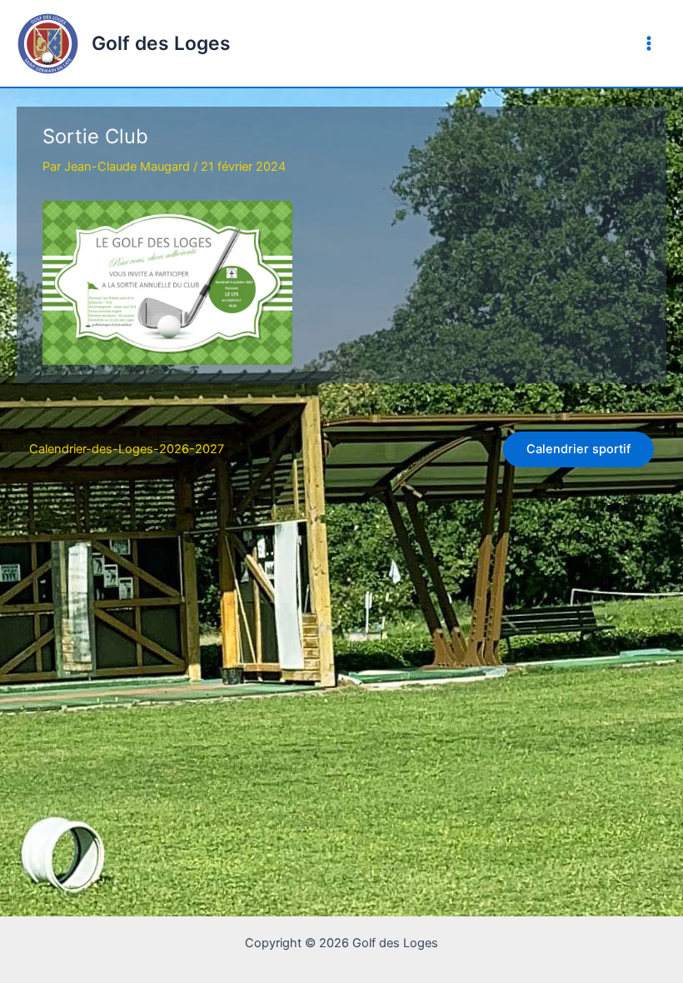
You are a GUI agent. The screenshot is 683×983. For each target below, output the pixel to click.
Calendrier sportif (578, 449)
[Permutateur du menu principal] (648, 43)
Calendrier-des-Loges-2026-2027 (126, 449)
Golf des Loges (161, 43)
